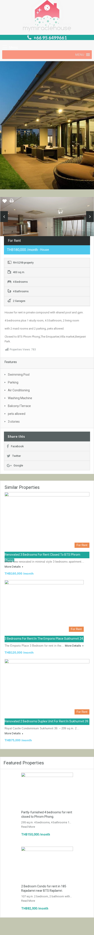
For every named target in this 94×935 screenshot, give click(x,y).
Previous (4, 216)
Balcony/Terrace (19, 406)
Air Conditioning (19, 390)
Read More (28, 826)
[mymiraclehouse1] (47, 228)
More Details (13, 566)
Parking (13, 382)
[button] (79, 54)
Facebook (17, 446)
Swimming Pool (19, 374)
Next (90, 216)
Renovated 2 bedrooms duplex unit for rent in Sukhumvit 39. (47, 721)
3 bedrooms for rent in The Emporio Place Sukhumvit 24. (44, 638)
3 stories (14, 421)
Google (18, 465)
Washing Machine (20, 398)
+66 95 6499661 (50, 38)
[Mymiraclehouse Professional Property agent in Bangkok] (47, 16)
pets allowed (16, 413)
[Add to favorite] (4, 202)
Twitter (16, 455)
